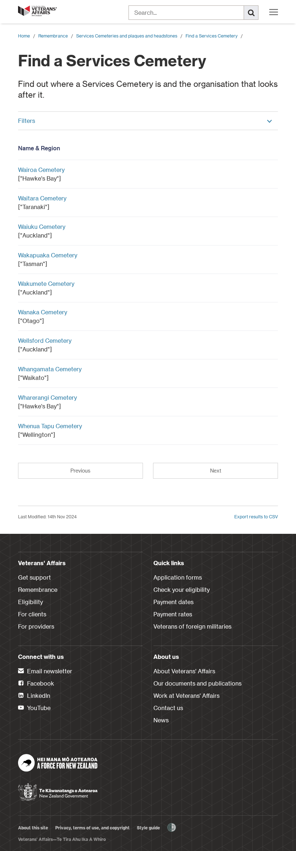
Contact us (168, 707)
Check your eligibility (181, 589)
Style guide (148, 827)
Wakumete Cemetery (46, 283)
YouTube (38, 707)
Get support (34, 577)
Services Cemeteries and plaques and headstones (126, 35)
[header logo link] (38, 10)
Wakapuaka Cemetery (47, 255)
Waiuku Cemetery (41, 226)
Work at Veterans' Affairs (186, 695)
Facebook (40, 683)
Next (215, 470)
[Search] (251, 12)
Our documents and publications (197, 683)
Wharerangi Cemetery (47, 397)
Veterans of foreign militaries (192, 626)
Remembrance (53, 35)
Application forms (177, 577)
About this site (33, 827)
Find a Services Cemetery (212, 35)
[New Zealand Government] (57, 790)
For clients (32, 614)
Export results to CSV (256, 516)
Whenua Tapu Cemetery (50, 425)
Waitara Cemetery (42, 198)
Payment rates (172, 614)
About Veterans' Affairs (184, 671)
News (161, 720)
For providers (36, 626)
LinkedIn (38, 695)
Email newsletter (49, 671)
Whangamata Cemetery (50, 368)
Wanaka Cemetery (42, 312)
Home (24, 35)
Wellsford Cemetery (44, 340)
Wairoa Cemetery (41, 169)
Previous (80, 470)
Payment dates (173, 601)
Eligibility (30, 601)
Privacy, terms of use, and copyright (92, 827)
